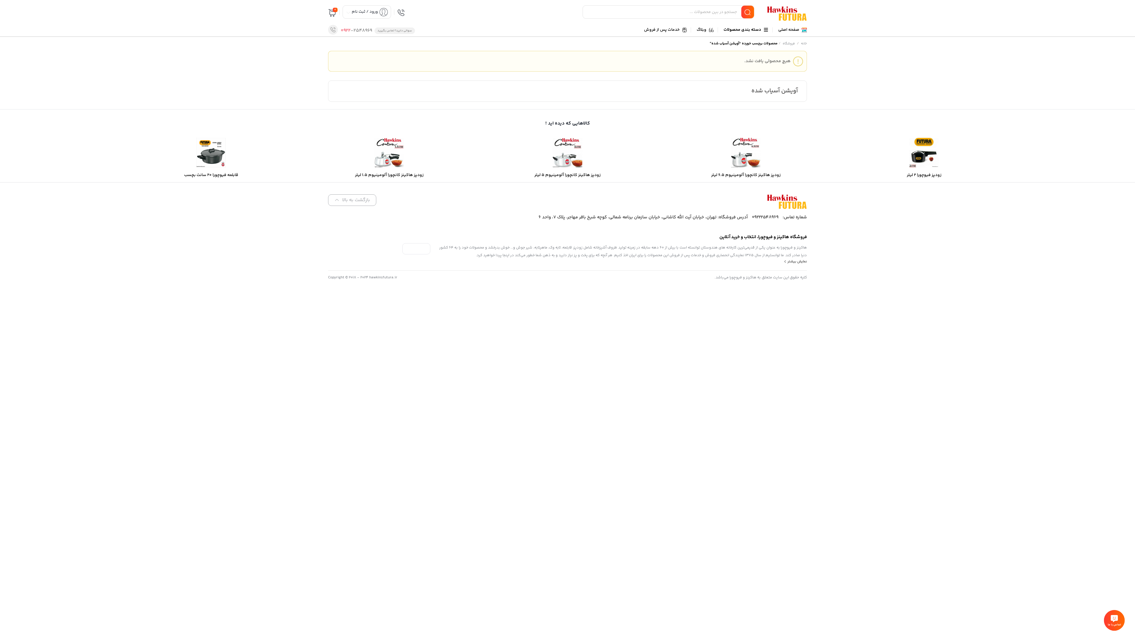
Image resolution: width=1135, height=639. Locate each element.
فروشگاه (789, 43)
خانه (804, 43)
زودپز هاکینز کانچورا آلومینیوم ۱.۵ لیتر (1059, 615)
